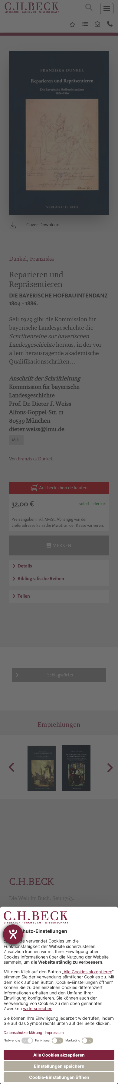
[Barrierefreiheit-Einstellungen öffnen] (13, 934)
